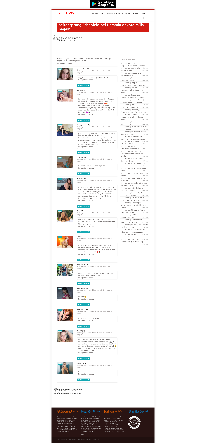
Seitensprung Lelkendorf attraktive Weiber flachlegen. (134, 184)
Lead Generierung (94, 439)
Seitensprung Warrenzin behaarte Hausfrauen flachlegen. (134, 79)
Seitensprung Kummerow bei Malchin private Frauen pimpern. (134, 137)
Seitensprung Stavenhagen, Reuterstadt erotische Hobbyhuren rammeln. (134, 205)
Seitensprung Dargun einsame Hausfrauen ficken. (134, 106)
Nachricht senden (83, 85)
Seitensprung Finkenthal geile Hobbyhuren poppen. (134, 194)
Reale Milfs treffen (98, 13)
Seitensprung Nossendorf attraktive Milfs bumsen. (134, 142)
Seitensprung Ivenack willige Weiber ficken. (134, 169)
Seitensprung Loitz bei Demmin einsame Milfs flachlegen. (134, 199)
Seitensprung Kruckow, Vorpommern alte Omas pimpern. (134, 226)
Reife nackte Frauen (83, 439)
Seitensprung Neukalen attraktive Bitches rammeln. (134, 133)
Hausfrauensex (72, 439)
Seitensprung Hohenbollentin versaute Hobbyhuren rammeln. (134, 101)
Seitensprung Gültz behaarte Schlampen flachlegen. (134, 221)
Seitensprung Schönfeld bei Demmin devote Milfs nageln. (94, 72)
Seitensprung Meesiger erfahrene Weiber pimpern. (134, 74)
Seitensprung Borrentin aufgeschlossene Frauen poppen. (134, 64)
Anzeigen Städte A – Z (140, 13)
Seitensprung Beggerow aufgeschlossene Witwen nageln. (134, 84)
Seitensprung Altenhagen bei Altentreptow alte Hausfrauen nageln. (134, 153)
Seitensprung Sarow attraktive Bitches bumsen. (134, 123)
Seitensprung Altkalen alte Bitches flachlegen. (134, 179)
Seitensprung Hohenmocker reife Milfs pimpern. (134, 164)
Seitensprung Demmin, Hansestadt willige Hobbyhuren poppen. (134, 90)
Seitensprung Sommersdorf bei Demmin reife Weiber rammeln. (134, 96)
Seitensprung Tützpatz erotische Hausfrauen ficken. (134, 211)
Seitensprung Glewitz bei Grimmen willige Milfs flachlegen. (134, 240)
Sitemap (59, 441)
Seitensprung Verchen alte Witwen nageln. (134, 69)
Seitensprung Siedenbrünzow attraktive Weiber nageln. (134, 147)
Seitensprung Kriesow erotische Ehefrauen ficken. (134, 159)
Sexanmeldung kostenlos (114, 13)
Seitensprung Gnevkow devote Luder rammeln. (134, 174)
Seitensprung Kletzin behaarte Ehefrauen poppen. (134, 189)
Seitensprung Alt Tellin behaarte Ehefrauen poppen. (134, 235)
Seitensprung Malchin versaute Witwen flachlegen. (134, 216)
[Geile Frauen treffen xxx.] (67, 13)
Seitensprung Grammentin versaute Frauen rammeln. (134, 128)
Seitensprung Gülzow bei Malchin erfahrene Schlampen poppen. (134, 230)
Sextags (127, 13)
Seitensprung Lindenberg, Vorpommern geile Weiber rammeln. (134, 111)
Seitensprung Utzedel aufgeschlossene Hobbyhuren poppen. (134, 116)
